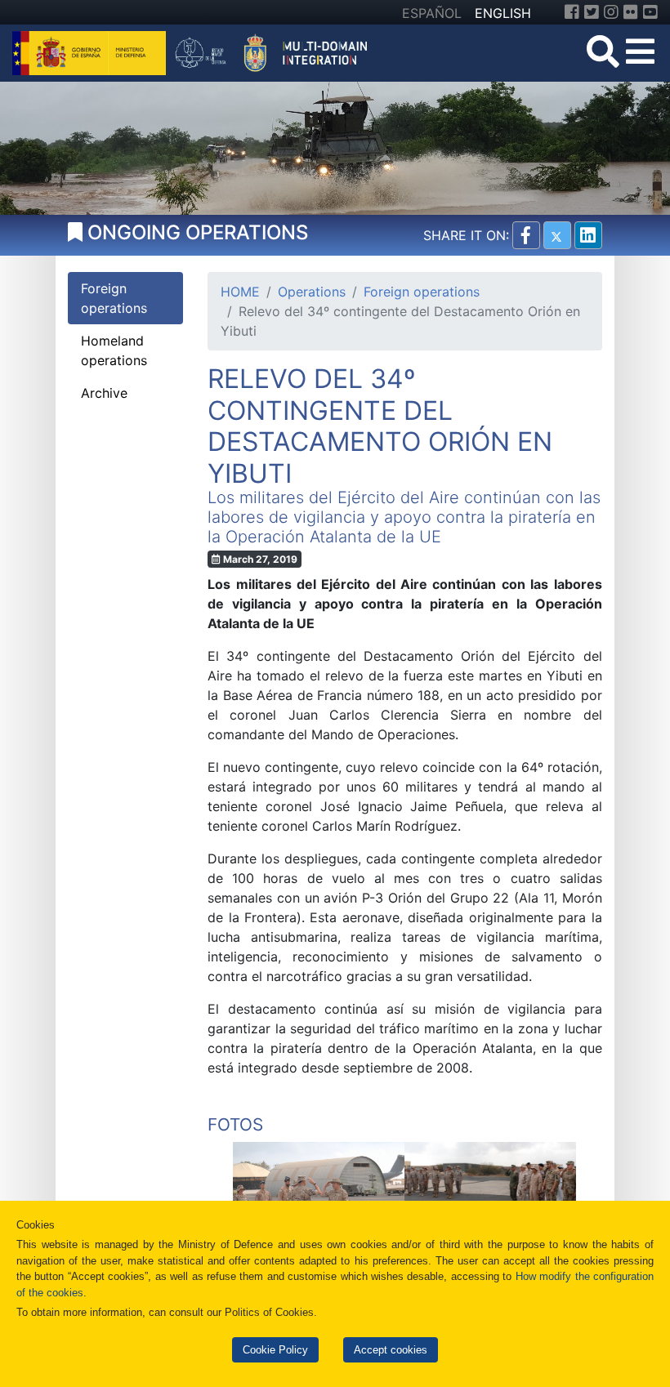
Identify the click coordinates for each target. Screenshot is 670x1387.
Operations (312, 291)
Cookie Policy (275, 1350)
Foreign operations (422, 291)
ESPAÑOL (432, 13)
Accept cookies (390, 1350)
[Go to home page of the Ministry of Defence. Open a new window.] (91, 51)
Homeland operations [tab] (114, 350)
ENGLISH (503, 13)
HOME (240, 291)
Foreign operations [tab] (114, 298)
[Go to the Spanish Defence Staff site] (277, 51)
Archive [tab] (104, 393)
